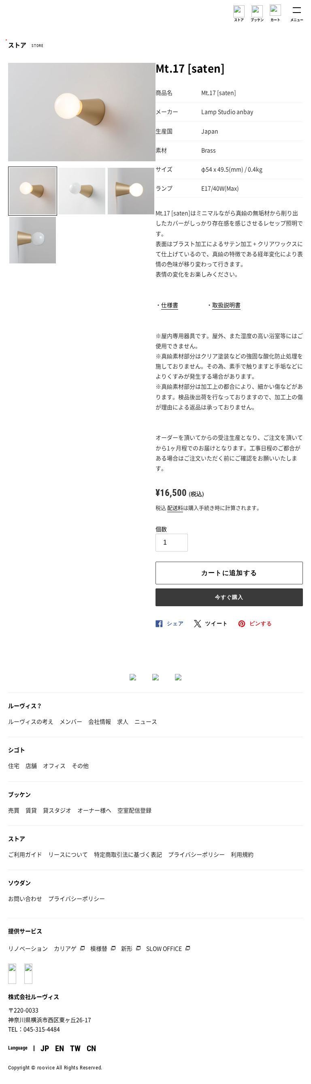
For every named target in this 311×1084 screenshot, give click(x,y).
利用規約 (242, 854)
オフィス (54, 765)
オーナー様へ (94, 810)
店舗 (31, 765)
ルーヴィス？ (25, 705)
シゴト (16, 750)
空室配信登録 (134, 810)
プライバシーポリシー (196, 854)
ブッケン (19, 794)
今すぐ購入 (229, 597)
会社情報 (99, 721)
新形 (126, 948)
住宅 (13, 765)
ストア (16, 838)
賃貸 (31, 810)
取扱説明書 (226, 305)
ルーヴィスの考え (30, 721)
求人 (122, 721)
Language (18, 1048)
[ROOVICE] (31, 15)
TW (75, 1048)
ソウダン (19, 883)
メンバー (71, 721)
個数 (161, 529)
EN (59, 1048)
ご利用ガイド (25, 854)
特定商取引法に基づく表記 (128, 854)
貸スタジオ (57, 810)
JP (44, 1048)
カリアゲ (65, 948)
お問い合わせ (25, 898)
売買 (13, 810)
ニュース (145, 721)
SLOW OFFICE (164, 948)
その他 (80, 765)
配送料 (175, 507)
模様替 (98, 948)
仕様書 (169, 305)
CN (91, 1048)
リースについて (68, 854)
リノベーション (28, 948)
